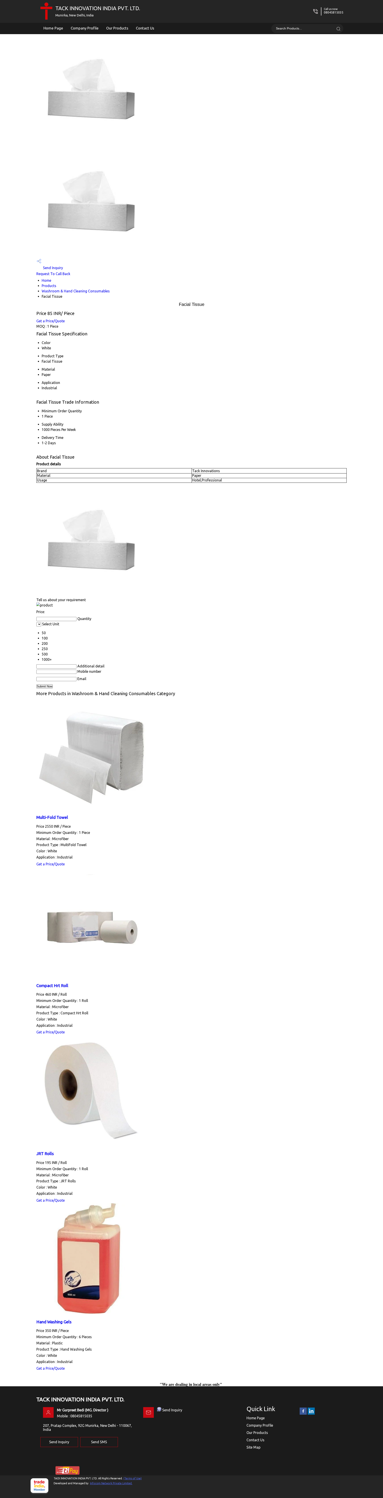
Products (49, 286)
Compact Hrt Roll (52, 985)
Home (46, 280)
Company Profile (85, 28)
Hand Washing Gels (54, 1322)
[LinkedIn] (311, 1414)
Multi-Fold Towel (52, 817)
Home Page (53, 28)
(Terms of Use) (132, 1478)
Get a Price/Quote (50, 321)
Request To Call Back (53, 274)
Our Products (117, 28)
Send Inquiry (52, 268)
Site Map (253, 1447)
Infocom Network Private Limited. (111, 1483)
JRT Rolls (45, 1153)
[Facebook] (303, 1414)
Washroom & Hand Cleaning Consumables (76, 291)
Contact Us (145, 28)
